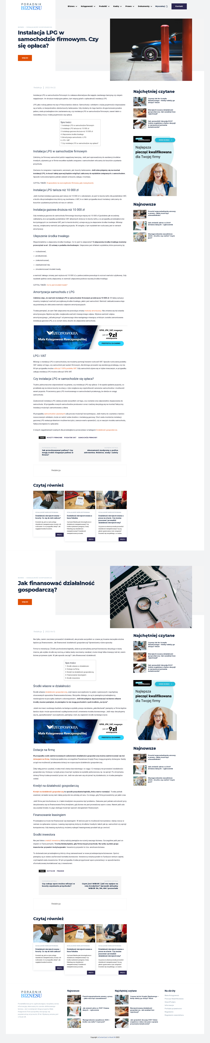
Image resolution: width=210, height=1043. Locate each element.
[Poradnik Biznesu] (31, 6)
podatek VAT (70, 438)
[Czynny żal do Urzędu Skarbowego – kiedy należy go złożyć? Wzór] (139, 101)
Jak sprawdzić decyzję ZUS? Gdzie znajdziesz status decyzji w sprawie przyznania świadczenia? (161, 124)
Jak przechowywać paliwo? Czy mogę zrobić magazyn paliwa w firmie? (57, 452)
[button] (161, 6)
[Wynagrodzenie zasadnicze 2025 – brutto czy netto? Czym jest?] (139, 237)
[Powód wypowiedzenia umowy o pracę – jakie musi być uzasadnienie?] (139, 214)
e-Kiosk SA (112, 1037)
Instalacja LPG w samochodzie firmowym (78, 125)
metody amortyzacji (93, 311)
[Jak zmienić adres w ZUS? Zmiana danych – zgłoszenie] (139, 225)
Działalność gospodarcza (39, 27)
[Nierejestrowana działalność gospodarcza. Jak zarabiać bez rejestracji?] (139, 112)
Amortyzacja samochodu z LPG (74, 137)
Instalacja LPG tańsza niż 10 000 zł (75, 128)
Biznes (21, 27)
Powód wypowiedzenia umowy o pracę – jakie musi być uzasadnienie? (162, 213)
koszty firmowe (54, 438)
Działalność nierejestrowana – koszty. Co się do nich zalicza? (48, 517)
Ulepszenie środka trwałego (73, 134)
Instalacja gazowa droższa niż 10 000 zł (77, 131)
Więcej (59, 534)
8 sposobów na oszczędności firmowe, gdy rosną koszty (70, 183)
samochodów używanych (54, 414)
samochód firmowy (87, 438)
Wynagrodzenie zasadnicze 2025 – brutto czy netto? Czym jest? (161, 236)
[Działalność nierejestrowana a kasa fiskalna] (80, 500)
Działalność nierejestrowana (46, 512)
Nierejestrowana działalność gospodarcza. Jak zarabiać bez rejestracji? (162, 112)
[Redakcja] (43, 470)
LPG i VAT (66, 140)
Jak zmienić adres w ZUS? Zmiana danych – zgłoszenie (160, 224)
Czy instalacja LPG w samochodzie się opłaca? (80, 143)
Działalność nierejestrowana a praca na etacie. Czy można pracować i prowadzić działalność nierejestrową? (110, 519)
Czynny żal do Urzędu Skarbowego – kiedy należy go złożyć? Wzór (161, 100)
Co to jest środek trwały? (57, 285)
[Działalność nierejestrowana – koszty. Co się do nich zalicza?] (48, 500)
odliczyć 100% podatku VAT (65, 368)
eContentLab (102, 1037)
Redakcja (38, 88)
